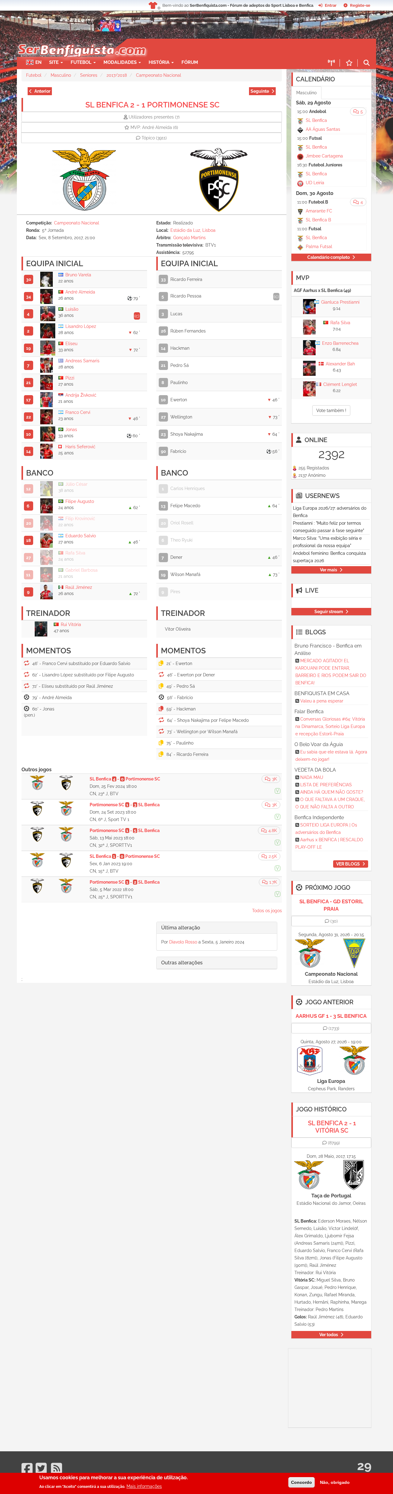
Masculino (61, 75)
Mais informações (144, 1486)
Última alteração (180, 928)
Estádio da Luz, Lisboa (193, 230)
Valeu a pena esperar (321, 700)
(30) (334, 921)
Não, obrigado (335, 1482)
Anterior (42, 91)
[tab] (217, 928)
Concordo (301, 1482)
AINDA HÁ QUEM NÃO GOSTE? (331, 792)
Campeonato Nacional (158, 75)
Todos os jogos (267, 910)
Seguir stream (328, 611)
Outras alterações (182, 963)
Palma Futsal (319, 246)
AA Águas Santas (323, 129)
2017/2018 (117, 75)
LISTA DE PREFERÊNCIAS (326, 784)
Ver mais (328, 569)
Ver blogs (348, 864)
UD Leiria (315, 182)
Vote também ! (331, 410)
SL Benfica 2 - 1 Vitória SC (332, 1126)
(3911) (154, 137)
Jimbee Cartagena (324, 156)
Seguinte (260, 91)
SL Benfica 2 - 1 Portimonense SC (152, 104)
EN (38, 62)
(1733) (334, 1028)
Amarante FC (319, 210)
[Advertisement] (218, 48)
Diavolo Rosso (183, 942)
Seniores (88, 75)
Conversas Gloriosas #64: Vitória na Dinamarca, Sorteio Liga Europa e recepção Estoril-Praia (330, 726)
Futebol (33, 75)
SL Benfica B (318, 219)
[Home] (81, 41)
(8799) (334, 1142)
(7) (154, 117)
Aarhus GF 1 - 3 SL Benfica (331, 1016)
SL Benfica (316, 120)
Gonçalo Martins (189, 237)
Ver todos (328, 1334)
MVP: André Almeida (154, 127)
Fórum (189, 62)
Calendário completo (328, 257)
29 (364, 1465)
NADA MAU (311, 777)
